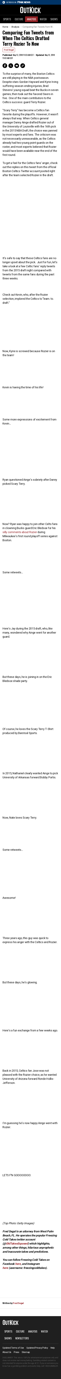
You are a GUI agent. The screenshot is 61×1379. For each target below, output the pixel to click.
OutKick (30, 10)
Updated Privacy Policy (37, 1348)
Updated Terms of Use (13, 1348)
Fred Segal (9, 50)
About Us (7, 1352)
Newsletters (22, 1338)
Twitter (10, 65)
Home (5, 27)
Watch (43, 19)
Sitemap (26, 1352)
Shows (54, 19)
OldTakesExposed (17, 1243)
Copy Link (22, 65)
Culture (19, 19)
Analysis (31, 19)
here (18, 1263)
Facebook (5, 65)
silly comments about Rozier (20, 532)
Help (53, 1348)
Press (16, 1352)
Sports (7, 19)
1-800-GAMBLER (51, 1366)
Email (16, 65)
